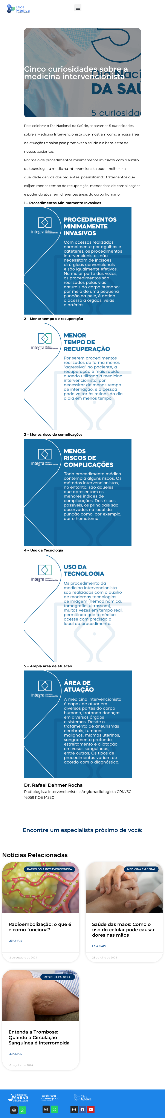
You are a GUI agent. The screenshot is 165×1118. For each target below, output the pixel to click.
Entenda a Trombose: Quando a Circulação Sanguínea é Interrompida (39, 1037)
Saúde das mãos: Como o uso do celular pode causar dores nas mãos (123, 930)
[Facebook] (82, 1109)
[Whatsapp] (22, 1110)
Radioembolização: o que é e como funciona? (40, 927)
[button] (77, 7)
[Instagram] (14, 1110)
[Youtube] (91, 1109)
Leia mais (15, 940)
